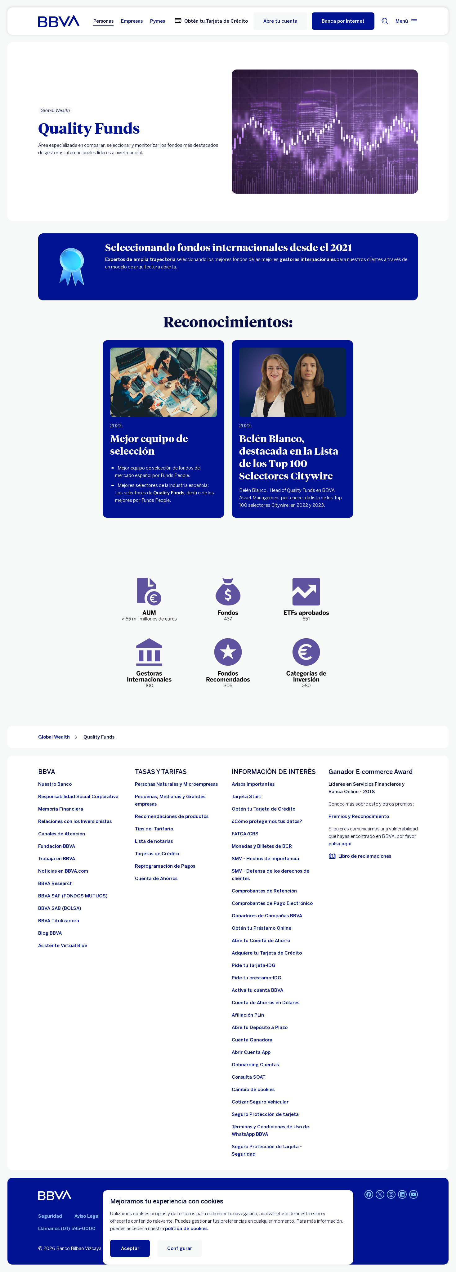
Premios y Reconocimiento (359, 816)
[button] (343, 21)
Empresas (132, 21)
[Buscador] (385, 21)
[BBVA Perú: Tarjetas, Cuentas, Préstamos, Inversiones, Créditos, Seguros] (58, 21)
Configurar (179, 1248)
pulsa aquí (340, 844)
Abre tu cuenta (280, 21)
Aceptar (130, 1248)
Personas (103, 21)
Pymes (157, 21)
